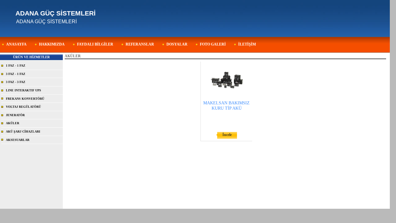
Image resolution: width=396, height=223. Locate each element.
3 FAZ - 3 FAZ (15, 82)
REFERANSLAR (140, 44)
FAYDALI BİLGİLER (95, 44)
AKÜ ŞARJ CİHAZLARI (23, 131)
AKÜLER (12, 123)
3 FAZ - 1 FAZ (15, 74)
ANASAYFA (16, 44)
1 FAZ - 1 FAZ (15, 65)
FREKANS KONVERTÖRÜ (25, 98)
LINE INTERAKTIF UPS (23, 90)
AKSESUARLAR (17, 140)
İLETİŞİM (247, 44)
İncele (227, 135)
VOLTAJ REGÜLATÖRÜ (23, 106)
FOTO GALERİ (213, 44)
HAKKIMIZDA (52, 44)
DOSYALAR (176, 44)
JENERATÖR (15, 115)
